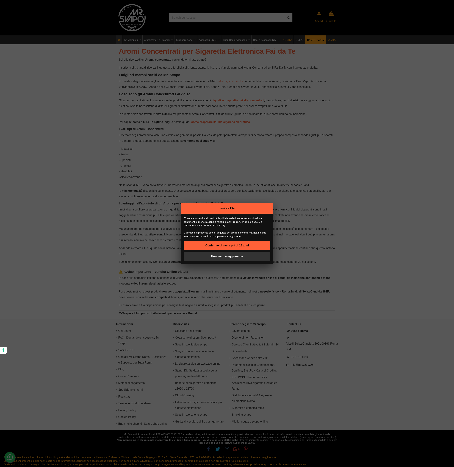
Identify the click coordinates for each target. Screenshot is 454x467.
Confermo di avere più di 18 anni (227, 245)
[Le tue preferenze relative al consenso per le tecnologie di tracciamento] (3, 350)
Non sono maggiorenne (227, 256)
